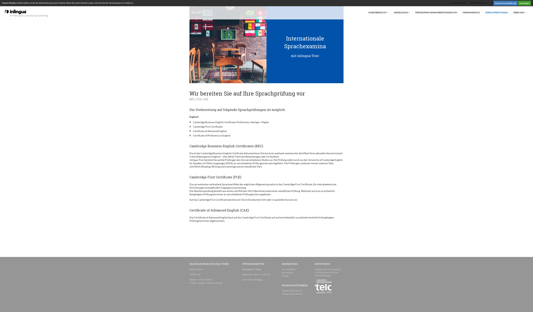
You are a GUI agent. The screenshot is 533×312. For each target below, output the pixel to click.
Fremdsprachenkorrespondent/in (436, 12)
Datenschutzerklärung (505, 3)
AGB (286, 276)
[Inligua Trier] (15, 11)
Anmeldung (401, 12)
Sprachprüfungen (498, 12)
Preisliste (288, 272)
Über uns (518, 12)
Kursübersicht (378, 12)
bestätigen (524, 3)
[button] (213, 291)
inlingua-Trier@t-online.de (210, 282)
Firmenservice (471, 12)
